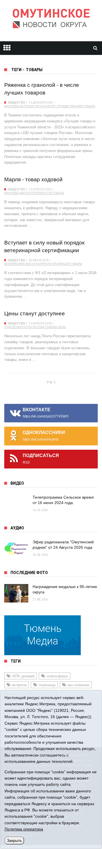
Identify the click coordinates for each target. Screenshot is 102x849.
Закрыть (14, 840)
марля (25, 193)
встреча (19, 685)
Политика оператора (24, 829)
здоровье (11, 106)
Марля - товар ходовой (33, 179)
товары (89, 106)
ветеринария (14, 264)
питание (76, 106)
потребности (41, 193)
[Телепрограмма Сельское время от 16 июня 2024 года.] (16, 504)
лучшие (63, 106)
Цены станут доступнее (34, 313)
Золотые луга (31, 106)
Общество (16, 102)
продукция (61, 264)
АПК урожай (23, 676)
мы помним (78, 685)
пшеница (47, 685)
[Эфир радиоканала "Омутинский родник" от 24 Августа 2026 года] (16, 548)
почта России (33, 327)
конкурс (49, 106)
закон (30, 264)
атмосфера (57, 676)
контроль (44, 264)
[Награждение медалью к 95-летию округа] (16, 593)
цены (62, 327)
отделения (13, 327)
